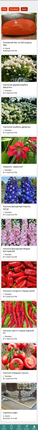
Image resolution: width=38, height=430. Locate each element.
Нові (4, 9)
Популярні (14, 9)
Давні (24, 9)
